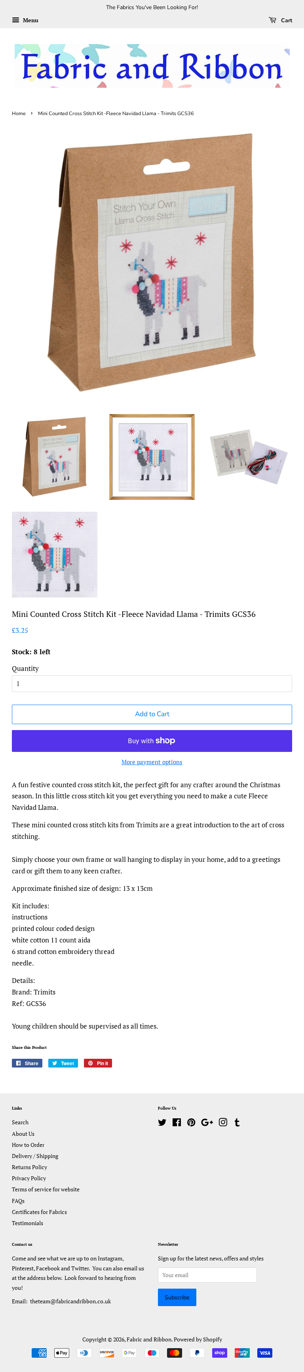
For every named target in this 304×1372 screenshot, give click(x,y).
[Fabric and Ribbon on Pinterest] (191, 1123)
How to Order (28, 1144)
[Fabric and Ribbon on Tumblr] (237, 1123)
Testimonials (27, 1223)
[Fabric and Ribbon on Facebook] (176, 1123)
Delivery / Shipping (35, 1156)
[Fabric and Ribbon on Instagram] (222, 1123)
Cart (285, 20)
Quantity (25, 668)
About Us (23, 1133)
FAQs (18, 1200)
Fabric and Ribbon (149, 1339)
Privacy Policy (29, 1178)
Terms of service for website (46, 1189)
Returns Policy (29, 1167)
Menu (29, 20)
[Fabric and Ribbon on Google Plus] (207, 1123)
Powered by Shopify (198, 1339)
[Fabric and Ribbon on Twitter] (162, 1123)
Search (20, 1122)
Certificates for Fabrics (39, 1212)
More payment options (152, 762)
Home (19, 113)
